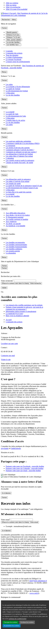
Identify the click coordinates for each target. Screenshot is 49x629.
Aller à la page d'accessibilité (16, 9)
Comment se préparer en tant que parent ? (21, 152)
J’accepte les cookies (10, 622)
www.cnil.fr (34, 593)
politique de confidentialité (17, 619)
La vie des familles (13, 42)
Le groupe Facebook (13, 59)
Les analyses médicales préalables (18, 141)
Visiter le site (6, 360)
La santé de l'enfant (13, 89)
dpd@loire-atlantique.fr (38, 581)
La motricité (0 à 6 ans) (14, 314)
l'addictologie (16, 448)
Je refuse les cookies (27, 622)
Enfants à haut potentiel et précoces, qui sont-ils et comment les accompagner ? (24, 308)
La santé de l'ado (12, 114)
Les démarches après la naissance (18, 179)
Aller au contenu (12, 3)
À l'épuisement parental (14, 217)
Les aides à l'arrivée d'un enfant (17, 181)
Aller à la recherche (13, 7)
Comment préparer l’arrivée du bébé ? (20, 150)
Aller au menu (11, 5)
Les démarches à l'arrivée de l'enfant (19, 154)
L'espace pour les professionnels (18, 62)
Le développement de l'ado (16, 116)
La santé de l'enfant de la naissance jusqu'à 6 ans (24, 186)
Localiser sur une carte (9, 344)
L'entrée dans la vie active (15, 120)
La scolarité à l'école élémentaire (18, 87)
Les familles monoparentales (16, 245)
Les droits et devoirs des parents (18, 148)
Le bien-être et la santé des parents (18, 192)
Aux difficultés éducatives (15, 213)
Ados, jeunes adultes (14, 40)
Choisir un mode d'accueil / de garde (19, 163)
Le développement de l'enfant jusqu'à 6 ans (22, 188)
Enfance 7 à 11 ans (13, 37)
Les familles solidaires (14, 249)
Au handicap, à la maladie (15, 226)
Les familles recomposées (15, 242)
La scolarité (10, 112)
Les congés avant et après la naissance (20, 160)
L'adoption (10, 158)
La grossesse (10, 146)
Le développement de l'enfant (17, 91)
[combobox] (25, 281)
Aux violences (11, 221)
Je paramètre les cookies (11, 626)
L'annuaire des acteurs (14, 53)
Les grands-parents (13, 251)
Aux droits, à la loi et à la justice (18, 215)
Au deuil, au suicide (13, 224)
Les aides (9, 84)
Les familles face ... (13, 45)
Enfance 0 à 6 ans (13, 35)
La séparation (11, 253)
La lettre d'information (14, 57)
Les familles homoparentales (16, 247)
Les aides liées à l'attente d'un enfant (19, 156)
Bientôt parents (12, 32)
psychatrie (5, 448)
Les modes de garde (13, 184)
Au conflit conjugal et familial (17, 219)
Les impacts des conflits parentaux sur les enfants (24, 305)
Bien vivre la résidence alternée (17, 316)
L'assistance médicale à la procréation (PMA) (23, 143)
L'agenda (9, 51)
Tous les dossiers (12, 55)
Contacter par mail (8, 356)
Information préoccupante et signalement (21, 311)
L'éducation (10, 93)
